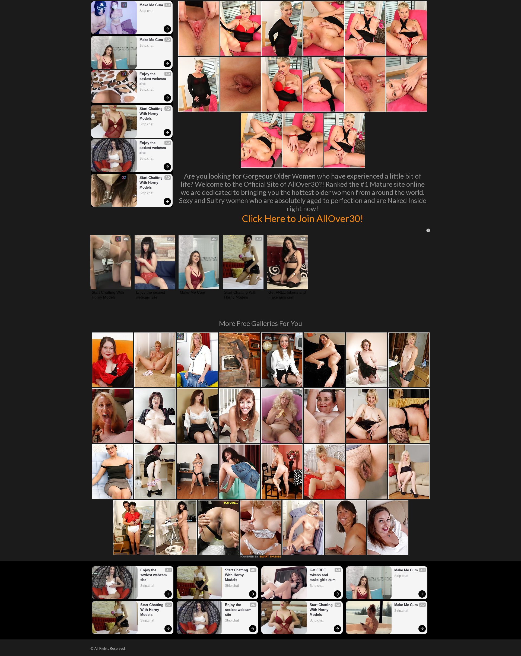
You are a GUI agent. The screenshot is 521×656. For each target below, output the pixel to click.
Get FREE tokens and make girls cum (287, 294)
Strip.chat (146, 11)
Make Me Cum (151, 5)
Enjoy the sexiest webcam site (153, 79)
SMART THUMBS (270, 556)
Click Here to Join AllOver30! (302, 218)
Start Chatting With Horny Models (151, 114)
